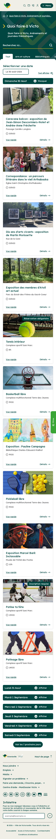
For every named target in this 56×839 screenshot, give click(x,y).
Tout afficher (43, 73)
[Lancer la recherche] (51, 45)
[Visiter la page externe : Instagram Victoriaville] (22, 794)
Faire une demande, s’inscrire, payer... (22, 783)
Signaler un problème (14, 778)
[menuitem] (7, 5)
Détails (43, 140)
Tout (7, 56)
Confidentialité (43, 831)
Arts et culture (22, 56)
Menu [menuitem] (48, 5)
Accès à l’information (27, 831)
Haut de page (42, 756)
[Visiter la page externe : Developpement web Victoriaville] (45, 794)
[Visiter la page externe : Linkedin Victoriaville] (28, 794)
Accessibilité (11, 831)
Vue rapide (11, 140)
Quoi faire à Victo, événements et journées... (30, 16)
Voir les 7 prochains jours (28, 744)
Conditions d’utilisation (28, 835)
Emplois (7, 770)
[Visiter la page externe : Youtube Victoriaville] (34, 794)
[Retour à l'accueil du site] (4, 16)
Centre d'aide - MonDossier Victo (20, 787)
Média (6, 774)
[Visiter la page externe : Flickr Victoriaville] (39, 794)
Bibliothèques (42, 56)
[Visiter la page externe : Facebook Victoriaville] (5, 794)
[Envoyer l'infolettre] (50, 816)
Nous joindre (9, 766)
